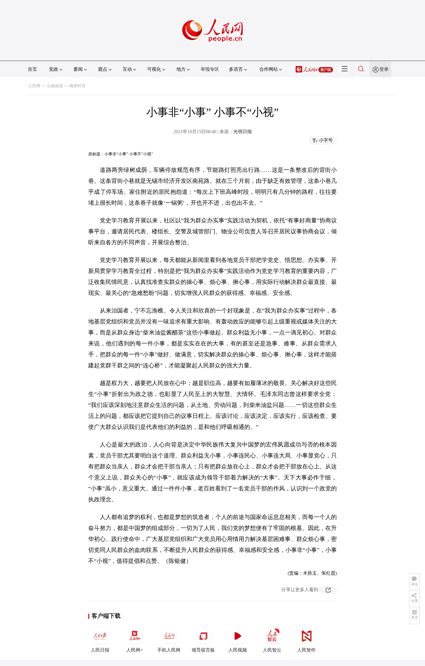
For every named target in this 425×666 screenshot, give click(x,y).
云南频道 (55, 86)
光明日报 (242, 131)
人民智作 (306, 650)
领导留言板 (203, 650)
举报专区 (210, 69)
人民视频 (237, 650)
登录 (384, 69)
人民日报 (100, 650)
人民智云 (272, 650)
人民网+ (134, 650)
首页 (32, 69)
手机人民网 (168, 650)
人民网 (34, 86)
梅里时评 (77, 86)
